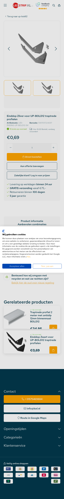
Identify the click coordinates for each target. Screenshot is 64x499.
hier (28, 256)
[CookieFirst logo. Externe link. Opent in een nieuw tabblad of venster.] (3, 231)
